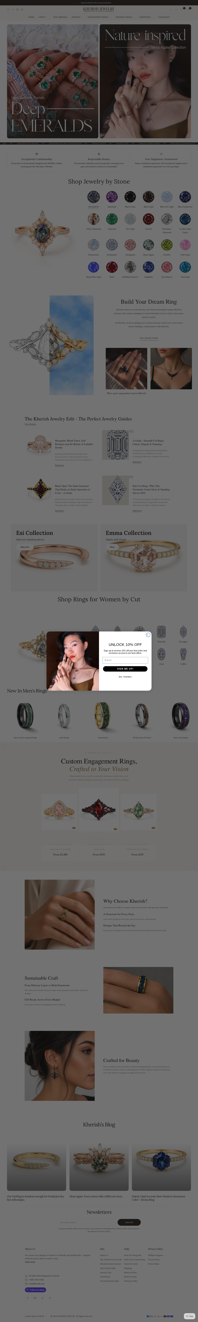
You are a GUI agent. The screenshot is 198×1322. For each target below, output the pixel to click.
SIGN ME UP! (125, 669)
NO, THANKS (125, 677)
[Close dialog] (148, 635)
